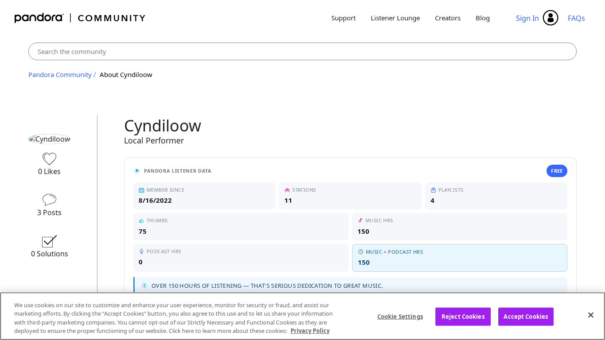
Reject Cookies (463, 317)
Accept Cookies (526, 317)
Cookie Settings (400, 317)
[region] (302, 316)
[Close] (591, 315)
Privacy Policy (310, 331)
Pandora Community (80, 18)
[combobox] (302, 51)
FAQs (576, 18)
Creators (448, 17)
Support (343, 17)
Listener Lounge (395, 17)
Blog (483, 17)
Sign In (527, 18)
